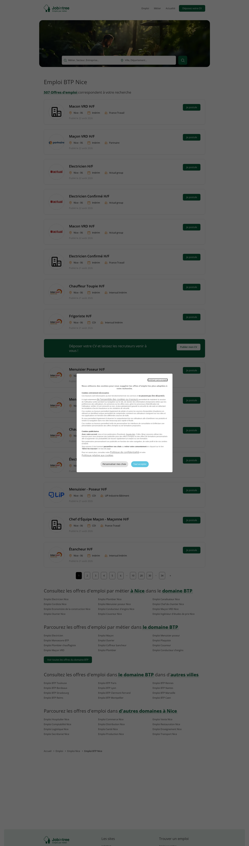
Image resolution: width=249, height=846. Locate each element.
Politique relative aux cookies (97, 455)
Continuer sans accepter (157, 380)
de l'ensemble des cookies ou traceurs (117, 399)
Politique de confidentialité (124, 452)
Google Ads (130, 434)
